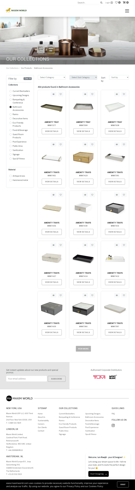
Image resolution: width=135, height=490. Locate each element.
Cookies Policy (96, 486)
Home (40, 414)
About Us (41, 417)
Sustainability (43, 421)
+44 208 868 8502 (15, 450)
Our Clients (42, 427)
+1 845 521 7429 (14, 423)
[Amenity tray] (51, 107)
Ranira (15, 114)
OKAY (123, 484)
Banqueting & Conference (19, 101)
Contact (41, 431)
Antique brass (19, 176)
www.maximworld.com (17, 483)
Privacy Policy (73, 486)
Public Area (18, 146)
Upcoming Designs (21, 95)
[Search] (101, 2)
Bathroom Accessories (18, 108)
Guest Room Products (18, 136)
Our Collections (12, 68)
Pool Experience (19, 142)
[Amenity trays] (51, 157)
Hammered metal (20, 180)
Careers (41, 424)
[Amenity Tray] (83, 107)
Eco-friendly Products (67, 424)
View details (51, 131)
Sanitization (18, 150)
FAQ (113, 414)
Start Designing (97, 474)
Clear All (27, 78)
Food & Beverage (20, 130)
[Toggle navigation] (127, 11)
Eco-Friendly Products (18, 124)
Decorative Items (20, 118)
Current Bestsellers (21, 91)
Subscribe (56, 379)
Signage (16, 154)
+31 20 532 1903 (15, 474)
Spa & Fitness (19, 158)
